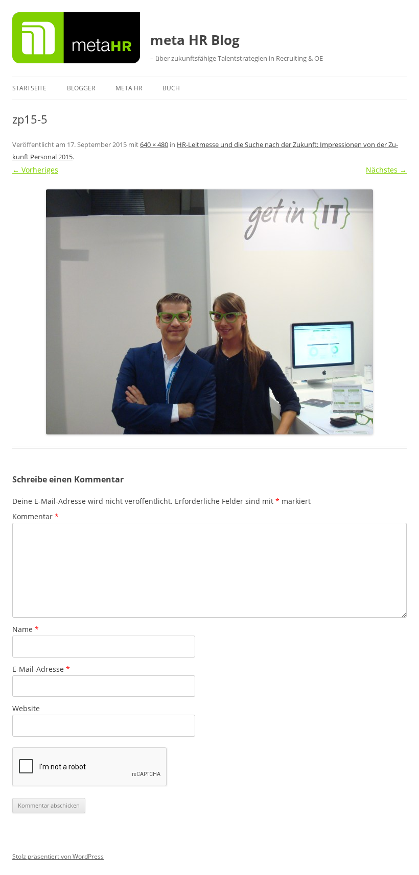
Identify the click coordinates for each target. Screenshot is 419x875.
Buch (171, 88)
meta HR (128, 88)
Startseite (29, 88)
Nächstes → (386, 170)
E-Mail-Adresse (41, 669)
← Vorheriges (35, 170)
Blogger (81, 88)
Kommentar (35, 516)
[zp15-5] (209, 311)
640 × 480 (154, 144)
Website (26, 708)
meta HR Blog (195, 40)
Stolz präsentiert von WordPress (58, 856)
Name (25, 629)
